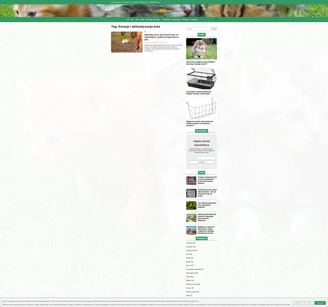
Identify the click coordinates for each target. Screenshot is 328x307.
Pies (132, 19)
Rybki (142, 19)
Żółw (188, 295)
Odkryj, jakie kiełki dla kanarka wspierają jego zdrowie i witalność (207, 217)
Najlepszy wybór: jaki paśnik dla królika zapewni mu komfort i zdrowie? (199, 123)
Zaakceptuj (320, 303)
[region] (164, 302)
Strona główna (116, 2)
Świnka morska (191, 284)
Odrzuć (309, 303)
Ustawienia (298, 303)
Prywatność (127, 2)
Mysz (188, 262)
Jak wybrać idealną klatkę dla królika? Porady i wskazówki (198, 93)
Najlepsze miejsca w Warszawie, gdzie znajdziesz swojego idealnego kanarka (206, 230)
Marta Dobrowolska (153, 42)
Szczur (188, 288)
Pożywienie (166, 19)
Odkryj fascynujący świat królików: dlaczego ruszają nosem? (200, 63)
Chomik (189, 243)
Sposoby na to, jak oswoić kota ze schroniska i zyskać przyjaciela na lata (161, 37)
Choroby (194, 19)
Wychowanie (176, 19)
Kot (128, 19)
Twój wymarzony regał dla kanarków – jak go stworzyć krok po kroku (207, 193)
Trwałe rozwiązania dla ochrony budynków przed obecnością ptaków (207, 180)
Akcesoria (186, 19)
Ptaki (137, 19)
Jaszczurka (190, 250)
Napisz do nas (154, 2)
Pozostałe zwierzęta (152, 19)
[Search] (216, 20)
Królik (188, 258)
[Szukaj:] (199, 28)
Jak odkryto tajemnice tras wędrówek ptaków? (207, 205)
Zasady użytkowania (140, 2)
